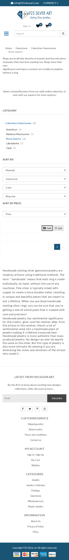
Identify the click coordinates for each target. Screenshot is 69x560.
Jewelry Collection (35, 485)
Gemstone (21, 48)
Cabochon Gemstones (43, 48)
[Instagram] (44, 408)
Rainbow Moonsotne (19, 134)
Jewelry (36, 479)
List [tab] (60, 228)
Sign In (27, 25)
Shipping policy (35, 424)
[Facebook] (22, 408)
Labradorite (14, 143)
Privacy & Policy (35, 526)
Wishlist (35, 465)
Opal (11, 147)
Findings (35, 490)
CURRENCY (50, 3)
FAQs (35, 531)
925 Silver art (30, 547)
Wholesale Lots (36, 501)
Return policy (35, 429)
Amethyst (14, 129)
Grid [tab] (49, 228)
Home (8, 48)
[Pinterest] (37, 408)
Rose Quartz (16, 138)
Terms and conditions (35, 434)
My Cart (35, 460)
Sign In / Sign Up (35, 454)
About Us (36, 521)
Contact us (35, 440)
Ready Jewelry (35, 506)
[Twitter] (30, 408)
